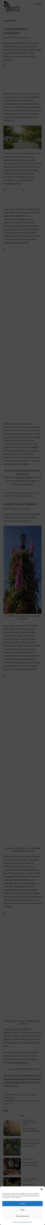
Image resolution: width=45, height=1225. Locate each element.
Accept (22, 1203)
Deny (22, 1210)
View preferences (22, 1216)
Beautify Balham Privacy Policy (25, 1222)
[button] (41, 1189)
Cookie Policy (15, 1222)
